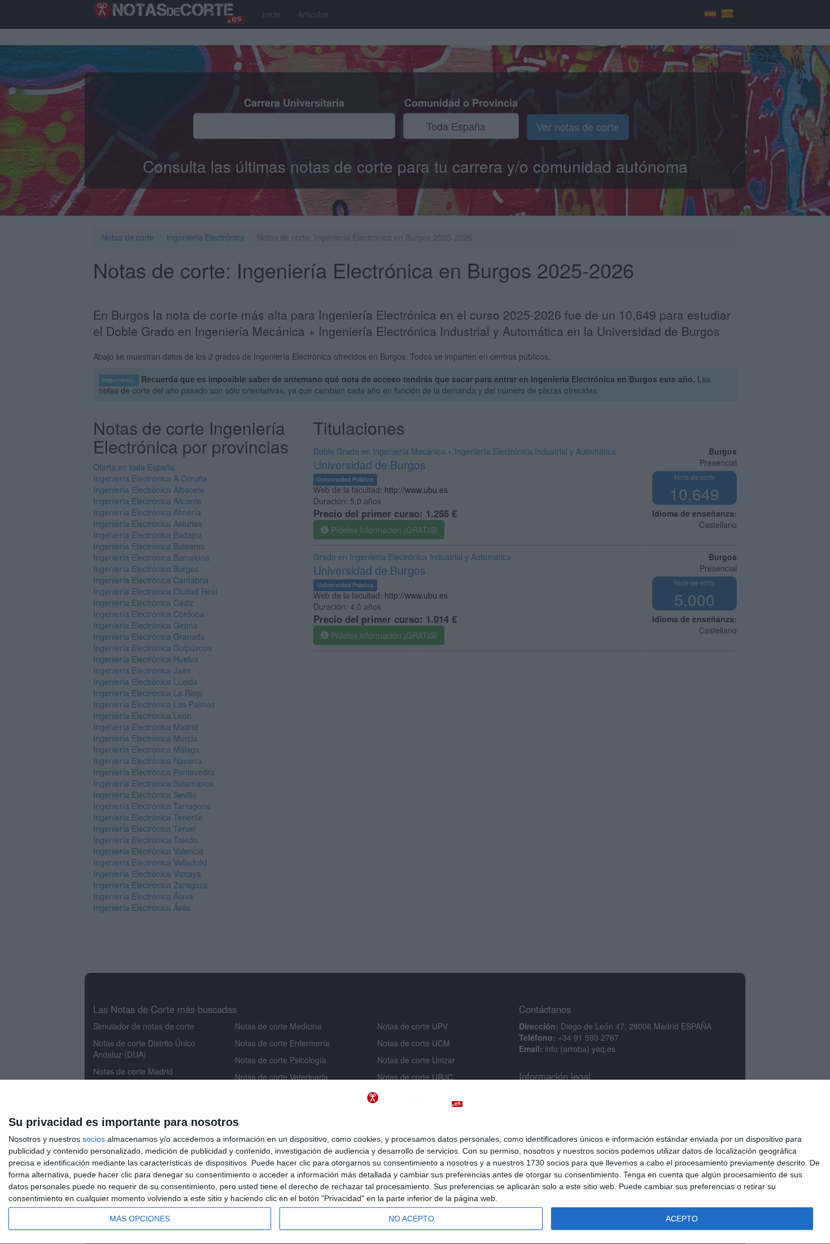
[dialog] (415, 1162)
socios (93, 1139)
